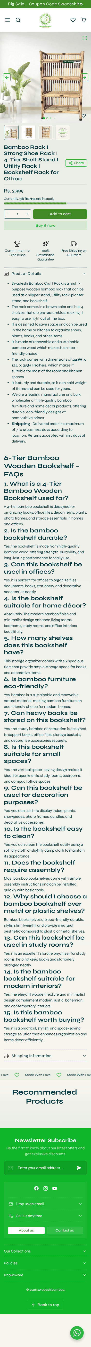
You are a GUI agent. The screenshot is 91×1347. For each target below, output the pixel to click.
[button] (7, 20)
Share (79, 163)
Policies (10, 1263)
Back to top (48, 1304)
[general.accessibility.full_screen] (84, 38)
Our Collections (17, 1251)
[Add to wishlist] (83, 115)
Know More (13, 1275)
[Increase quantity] (27, 214)
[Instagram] (45, 1188)
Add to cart (60, 214)
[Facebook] (36, 1188)
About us (26, 1230)
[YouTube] (54, 1188)
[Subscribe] (79, 1168)
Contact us (65, 1230)
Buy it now (45, 225)
